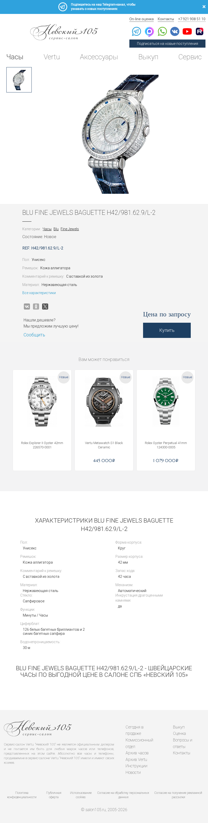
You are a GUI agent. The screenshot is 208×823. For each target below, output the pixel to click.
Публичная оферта (53, 795)
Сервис (190, 57)
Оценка (179, 733)
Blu (56, 229)
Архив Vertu (136, 759)
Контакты (166, 19)
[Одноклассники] (36, 306)
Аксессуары (99, 57)
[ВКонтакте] (27, 306)
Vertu (52, 57)
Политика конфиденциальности (22, 795)
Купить (167, 330)
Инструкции (136, 765)
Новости (133, 772)
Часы (14, 57)
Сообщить (34, 334)
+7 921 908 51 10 (191, 19)
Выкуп (148, 57)
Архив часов (137, 753)
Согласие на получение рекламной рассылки (178, 795)
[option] (19, 79)
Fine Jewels (70, 229)
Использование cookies (81, 795)
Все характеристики (39, 293)
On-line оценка (141, 19)
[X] (45, 306)
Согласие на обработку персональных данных (123, 795)
